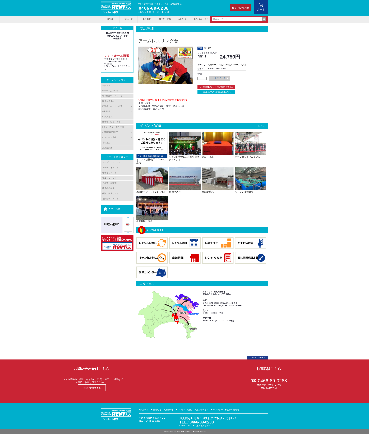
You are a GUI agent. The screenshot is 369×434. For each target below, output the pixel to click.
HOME (110, 19)
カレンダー (183, 19)
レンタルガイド (201, 19)
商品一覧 (129, 19)
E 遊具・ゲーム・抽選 (236, 64)
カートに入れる (218, 78)
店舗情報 (169, 409)
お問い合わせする (91, 387)
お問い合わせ (242, 7)
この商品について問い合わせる (214, 86)
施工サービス (165, 19)
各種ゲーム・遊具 (216, 64)
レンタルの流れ (185, 409)
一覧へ (259, 125)
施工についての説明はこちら (216, 92)
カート (261, 9)
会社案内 (157, 409)
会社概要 (147, 19)
